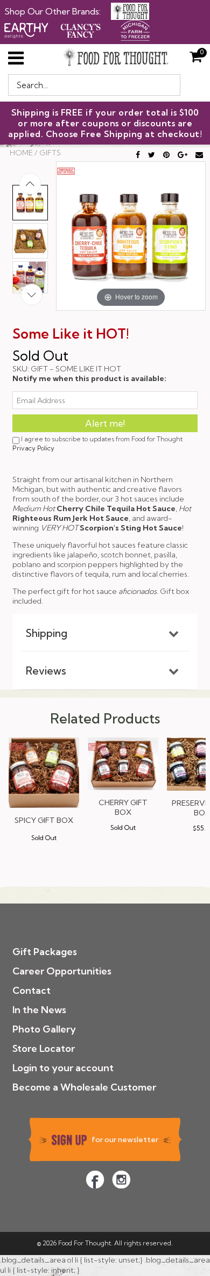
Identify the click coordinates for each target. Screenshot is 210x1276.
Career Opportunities (61, 971)
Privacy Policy (33, 448)
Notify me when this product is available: (89, 378)
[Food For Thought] (130, 11)
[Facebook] (95, 1179)
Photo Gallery (44, 1029)
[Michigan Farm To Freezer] (135, 29)
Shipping (46, 633)
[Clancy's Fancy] (81, 29)
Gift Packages (44, 951)
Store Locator (43, 1048)
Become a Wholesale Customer (84, 1087)
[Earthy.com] (26, 29)
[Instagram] (121, 1179)
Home (21, 152)
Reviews (46, 670)
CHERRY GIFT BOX (123, 807)
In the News (39, 1009)
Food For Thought (84, 1243)
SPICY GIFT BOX (44, 820)
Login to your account (63, 1068)
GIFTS (50, 152)
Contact (31, 990)
